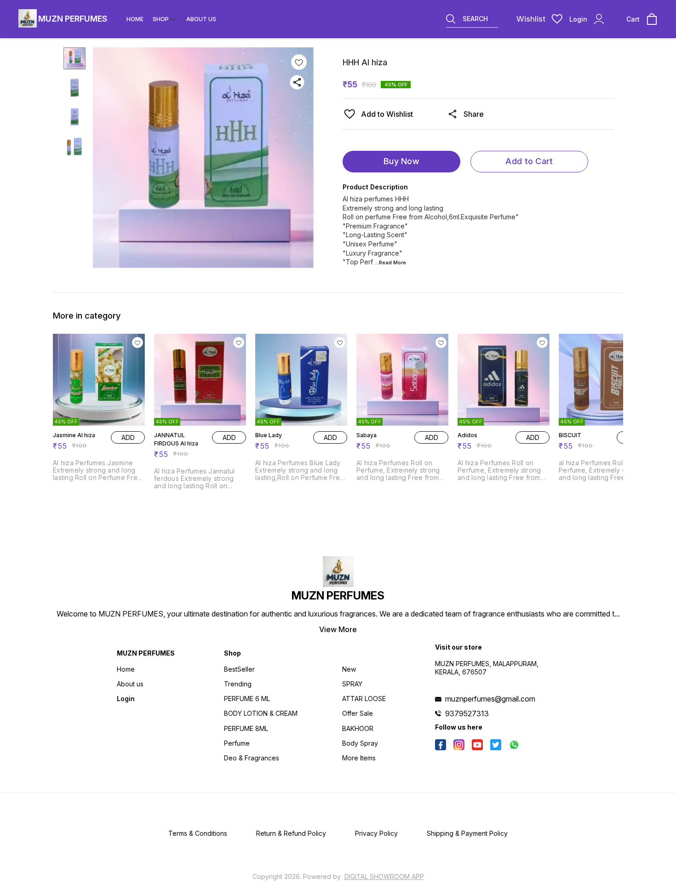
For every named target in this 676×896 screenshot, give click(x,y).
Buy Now (401, 161)
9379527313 (467, 713)
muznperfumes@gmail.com (490, 699)
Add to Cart (529, 161)
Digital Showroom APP (384, 876)
